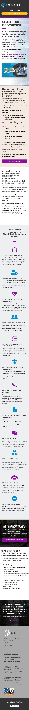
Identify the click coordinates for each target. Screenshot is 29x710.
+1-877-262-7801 (14, 618)
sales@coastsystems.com (11, 654)
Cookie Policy (18, 702)
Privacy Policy (10, 702)
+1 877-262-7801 (14, 10)
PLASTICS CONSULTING (14, 540)
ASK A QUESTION (14, 161)
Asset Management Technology (15, 54)
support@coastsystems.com (12, 661)
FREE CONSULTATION (14, 13)
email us (15, 620)
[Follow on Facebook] (11, 706)
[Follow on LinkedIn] (17, 706)
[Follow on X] (14, 706)
